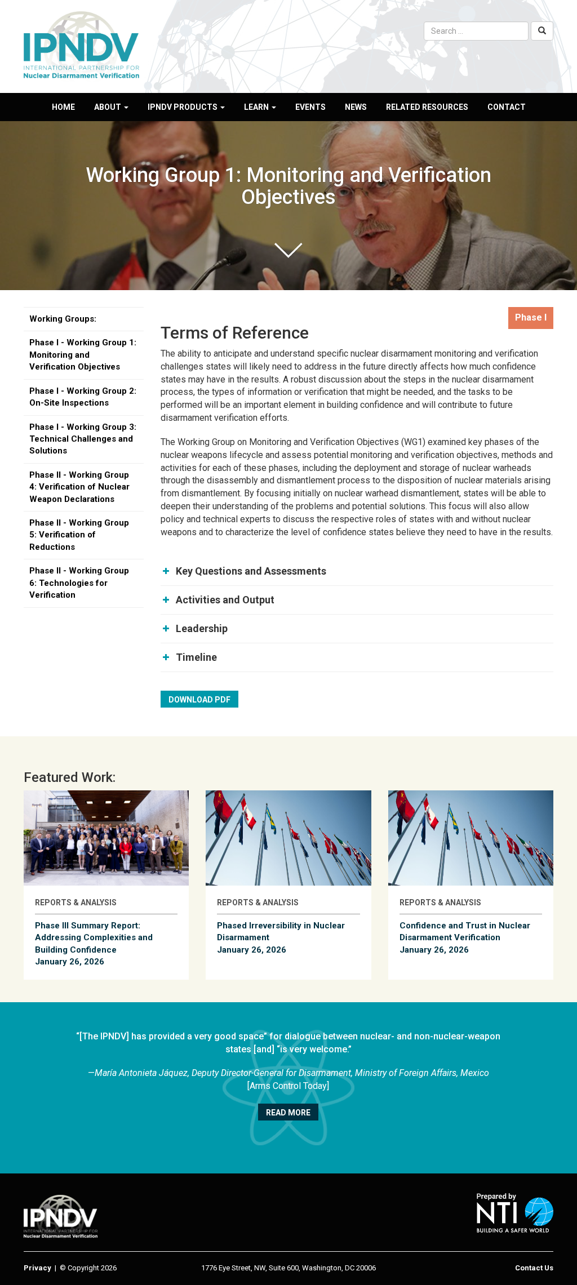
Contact (506, 107)
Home (63, 107)
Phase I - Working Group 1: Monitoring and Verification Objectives (82, 354)
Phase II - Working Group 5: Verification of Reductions (79, 535)
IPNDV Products (183, 107)
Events (310, 107)
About (108, 107)
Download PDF (199, 699)
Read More (288, 1112)
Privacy (37, 1268)
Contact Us (534, 1268)
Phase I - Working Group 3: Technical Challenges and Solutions (82, 439)
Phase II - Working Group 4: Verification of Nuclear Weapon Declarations (79, 487)
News (356, 107)
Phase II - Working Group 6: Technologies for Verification (79, 583)
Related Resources (427, 107)
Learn (257, 107)
